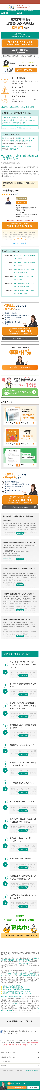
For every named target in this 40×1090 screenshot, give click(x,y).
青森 (20, 255)
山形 (15, 258)
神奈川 (20, 262)
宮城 (29, 255)
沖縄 (25, 293)
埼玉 (25, 262)
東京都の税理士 (14, 107)
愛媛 (23, 286)
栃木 (15, 265)
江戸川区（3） (7, 123)
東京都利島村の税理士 (27, 107)
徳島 (15, 286)
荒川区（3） (15, 120)
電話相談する (19, 1087)
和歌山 (15, 279)
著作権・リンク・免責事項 (8, 1053)
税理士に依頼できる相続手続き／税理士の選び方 (18, 989)
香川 (19, 286)
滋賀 (27, 276)
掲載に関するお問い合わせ (8, 1057)
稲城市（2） (33, 120)
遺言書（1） (6, 138)
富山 (15, 272)
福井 (23, 272)
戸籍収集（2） (30, 146)
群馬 (19, 265)
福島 (19, 258)
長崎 (23, 290)
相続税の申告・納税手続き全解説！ (14, 988)
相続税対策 (15, 1003)
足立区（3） (6, 120)
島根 (19, 283)
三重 (20, 279)
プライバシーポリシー (7, 1061)
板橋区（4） (24, 120)
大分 (32, 290)
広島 (27, 283)
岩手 (25, 255)
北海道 (15, 255)
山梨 (27, 272)
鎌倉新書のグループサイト (21, 1021)
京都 (23, 276)
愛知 (15, 269)
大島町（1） (25, 123)
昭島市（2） (16, 117)
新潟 (27, 269)
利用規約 (3, 1065)
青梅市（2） (16, 123)
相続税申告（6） (28, 141)
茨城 (33, 262)
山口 (32, 283)
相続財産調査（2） (16, 141)
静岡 (19, 269)
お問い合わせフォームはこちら (20, 338)
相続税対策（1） (14, 149)
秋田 (33, 255)
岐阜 (23, 269)
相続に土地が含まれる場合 (26, 975)
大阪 (15, 276)
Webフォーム (9, 1010)
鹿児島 (20, 293)
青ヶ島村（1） (7, 117)
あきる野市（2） (26, 117)
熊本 (27, 290)
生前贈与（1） (31, 138)
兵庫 (19, 276)
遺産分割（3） (21, 138)
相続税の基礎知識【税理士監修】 (13, 986)
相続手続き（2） (7, 146)
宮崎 (15, 293)
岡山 (23, 283)
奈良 (32, 276)
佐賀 (19, 290)
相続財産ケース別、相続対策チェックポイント (17, 993)
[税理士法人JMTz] (20, 212)
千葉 (29, 262)
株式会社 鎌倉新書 (32, 1070)
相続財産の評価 (23, 963)
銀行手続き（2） (19, 146)
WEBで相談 (33, 1087)
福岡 (15, 290)
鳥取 (15, 283)
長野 (32, 269)
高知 (27, 286)
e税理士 (5, 107)
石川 (19, 272)
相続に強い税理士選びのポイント (11, 996)
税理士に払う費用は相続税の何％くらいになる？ (18, 991)
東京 (15, 262)
